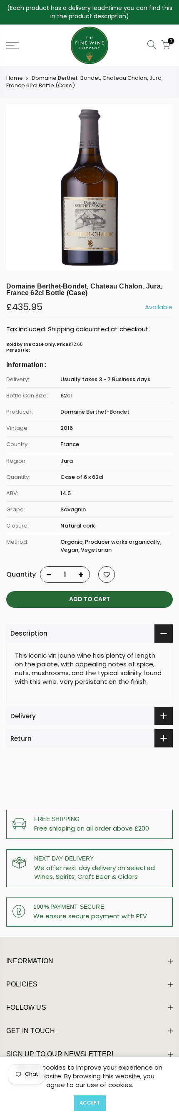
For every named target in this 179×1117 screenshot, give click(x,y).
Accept (90, 1102)
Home (14, 78)
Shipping (61, 329)
